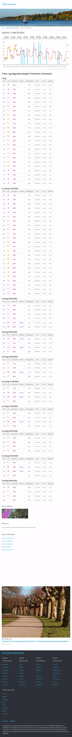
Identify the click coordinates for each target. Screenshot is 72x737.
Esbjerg (38, 667)
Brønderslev (56, 679)
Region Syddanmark (7, 549)
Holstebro (22, 682)
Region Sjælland (6, 547)
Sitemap (12, 721)
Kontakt (5, 721)
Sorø (4, 705)
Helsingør (5, 670)
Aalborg (55, 664)
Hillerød (5, 676)
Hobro (55, 682)
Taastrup (5, 673)
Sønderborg (39, 679)
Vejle (37, 673)
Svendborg (39, 682)
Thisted (55, 676)
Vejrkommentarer (7, 639)
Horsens (21, 670)
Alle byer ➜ (6, 685)
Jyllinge (4, 696)
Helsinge (5, 699)
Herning (21, 673)
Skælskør (5, 708)
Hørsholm (5, 667)
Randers (21, 667)
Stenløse (5, 679)
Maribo (5, 711)
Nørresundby (56, 673)
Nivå (4, 702)
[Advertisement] (36, 567)
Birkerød (5, 682)
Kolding (38, 670)
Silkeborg (22, 676)
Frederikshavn (57, 670)
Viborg (21, 679)
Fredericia (39, 676)
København (6, 664)
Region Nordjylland (7, 544)
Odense (38, 664)
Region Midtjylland (7, 541)
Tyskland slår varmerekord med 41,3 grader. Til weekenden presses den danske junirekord (35, 641)
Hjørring (55, 667)
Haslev (4, 693)
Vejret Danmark (9, 4)
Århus (20, 664)
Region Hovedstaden (12, 28)
